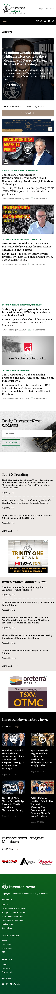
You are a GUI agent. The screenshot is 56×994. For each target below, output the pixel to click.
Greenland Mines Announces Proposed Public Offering (25, 652)
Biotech (5, 171)
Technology (36, 239)
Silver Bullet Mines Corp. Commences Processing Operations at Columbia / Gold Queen (27, 636)
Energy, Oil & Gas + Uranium (14, 912)
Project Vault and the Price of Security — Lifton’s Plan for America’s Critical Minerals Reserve (26, 501)
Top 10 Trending (15, 474)
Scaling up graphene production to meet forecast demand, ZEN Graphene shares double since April (26, 312)
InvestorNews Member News (24, 582)
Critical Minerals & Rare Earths (24, 171)
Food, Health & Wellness (12, 916)
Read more (11, 85)
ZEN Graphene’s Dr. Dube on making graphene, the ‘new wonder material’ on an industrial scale (28, 378)
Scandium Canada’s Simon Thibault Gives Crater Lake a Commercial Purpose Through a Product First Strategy (28, 58)
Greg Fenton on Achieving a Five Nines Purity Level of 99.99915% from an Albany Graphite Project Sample (26, 246)
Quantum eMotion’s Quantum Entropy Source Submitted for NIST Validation (24, 588)
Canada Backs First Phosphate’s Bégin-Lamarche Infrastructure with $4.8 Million (27, 517)
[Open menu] (4, 20)
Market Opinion (8, 924)
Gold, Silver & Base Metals (13, 920)
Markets (29, 113)
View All (7, 531)
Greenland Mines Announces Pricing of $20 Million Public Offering (28, 603)
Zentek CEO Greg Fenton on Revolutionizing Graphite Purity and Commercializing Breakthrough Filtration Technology (27, 179)
